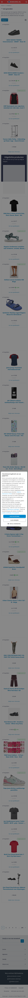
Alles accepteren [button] (14, 516)
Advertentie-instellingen (13, 509)
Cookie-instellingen (7, 513)
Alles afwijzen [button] (14, 520)
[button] (14, 524)
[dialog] (14, 499)
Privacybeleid (15, 513)
